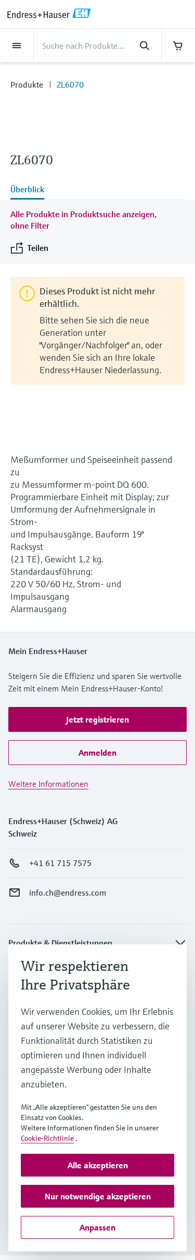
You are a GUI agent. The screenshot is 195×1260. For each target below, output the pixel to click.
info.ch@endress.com (67, 892)
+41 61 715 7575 (60, 863)
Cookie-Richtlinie (47, 1138)
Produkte (26, 84)
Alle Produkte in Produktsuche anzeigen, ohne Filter (83, 220)
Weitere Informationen (48, 783)
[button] (97, 719)
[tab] (97, 190)
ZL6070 (70, 84)
